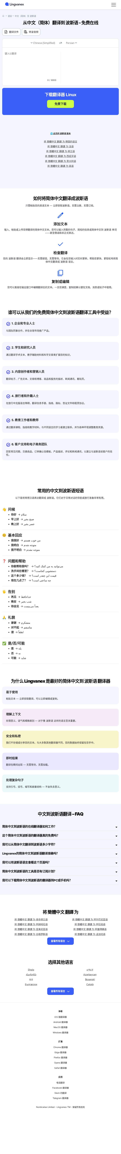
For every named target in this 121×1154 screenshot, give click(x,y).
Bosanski (90, 979)
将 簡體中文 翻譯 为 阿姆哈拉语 (31, 924)
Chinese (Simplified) (44, 43)
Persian (70, 43)
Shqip (31, 969)
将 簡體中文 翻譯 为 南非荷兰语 (31, 919)
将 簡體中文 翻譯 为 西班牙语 (60, 156)
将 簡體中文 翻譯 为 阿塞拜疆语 (90, 929)
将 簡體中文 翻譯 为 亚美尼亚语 (31, 929)
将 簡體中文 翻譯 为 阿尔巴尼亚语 (90, 919)
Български (31, 984)
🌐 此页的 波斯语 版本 (60, 133)
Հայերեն (31, 974)
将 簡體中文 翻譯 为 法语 (60, 146)
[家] (4, 15)
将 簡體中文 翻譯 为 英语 (60, 166)
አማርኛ (90, 969)
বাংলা (31, 979)
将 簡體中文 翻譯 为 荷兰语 (60, 151)
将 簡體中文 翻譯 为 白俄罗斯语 (31, 934)
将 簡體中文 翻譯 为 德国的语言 (60, 141)
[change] (60, 43)
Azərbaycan (89, 974)
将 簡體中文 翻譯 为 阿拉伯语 (90, 924)
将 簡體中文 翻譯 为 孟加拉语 (90, 934)
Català (89, 984)
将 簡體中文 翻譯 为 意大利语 (60, 161)
